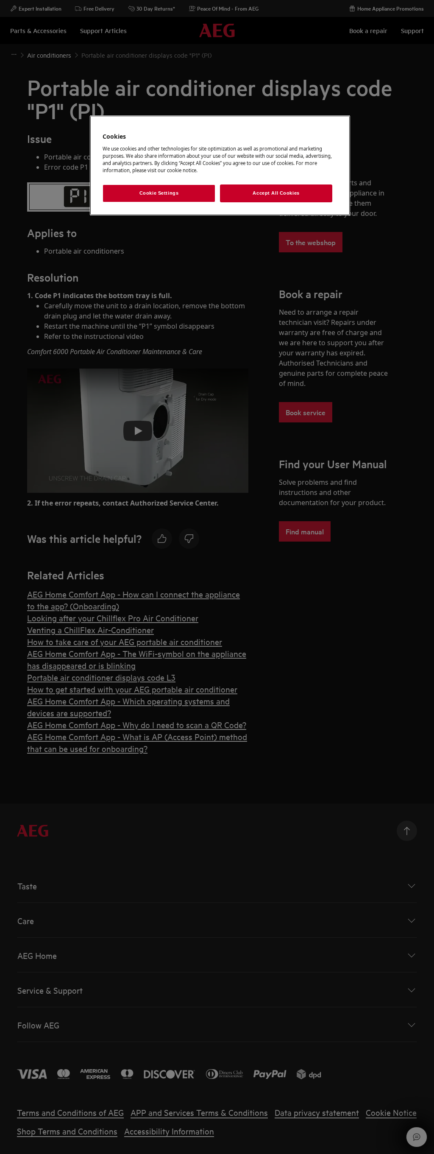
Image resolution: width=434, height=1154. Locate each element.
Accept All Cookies (276, 193)
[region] (220, 165)
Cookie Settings (159, 193)
